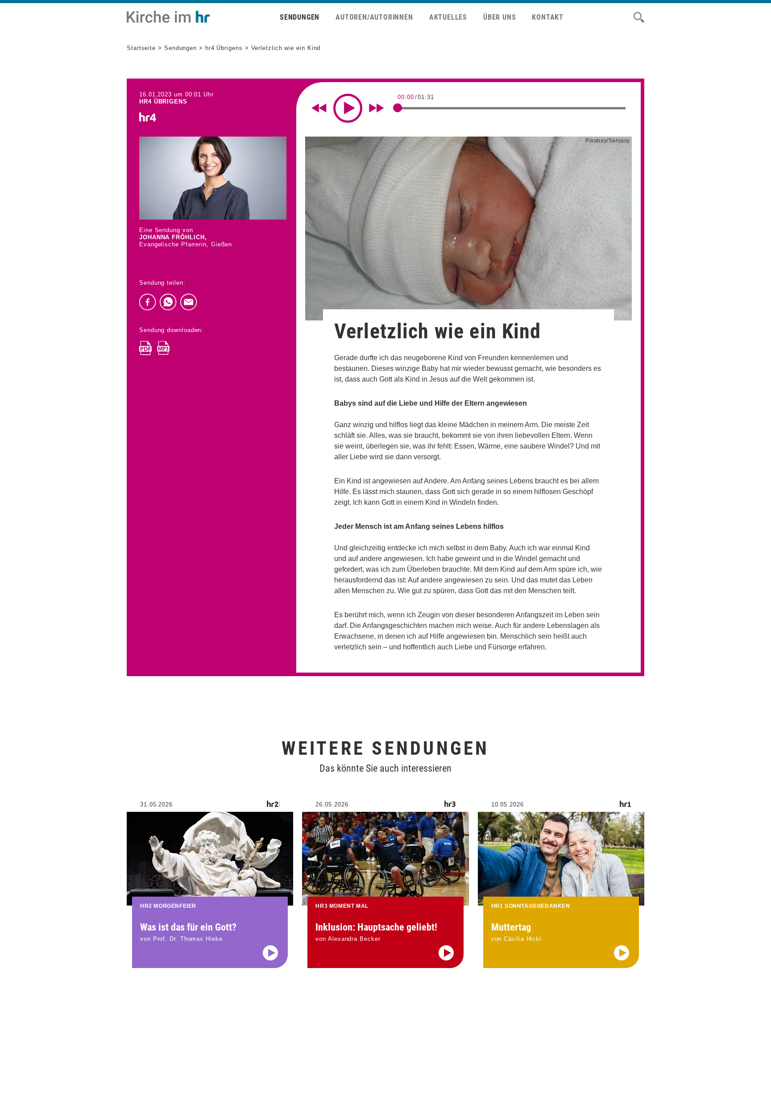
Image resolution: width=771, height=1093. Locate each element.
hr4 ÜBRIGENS (163, 101)
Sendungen (299, 17)
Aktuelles (448, 17)
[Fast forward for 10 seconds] (376, 108)
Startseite (141, 48)
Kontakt (548, 17)
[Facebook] (147, 302)
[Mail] (188, 302)
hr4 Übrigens (224, 48)
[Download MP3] (163, 348)
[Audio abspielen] (270, 952)
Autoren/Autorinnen (374, 17)
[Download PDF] (145, 348)
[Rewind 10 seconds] (319, 108)
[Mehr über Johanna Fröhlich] (212, 178)
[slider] (397, 107)
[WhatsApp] (168, 302)
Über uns (499, 17)
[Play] (347, 108)
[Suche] (639, 17)
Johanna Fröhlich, (173, 237)
